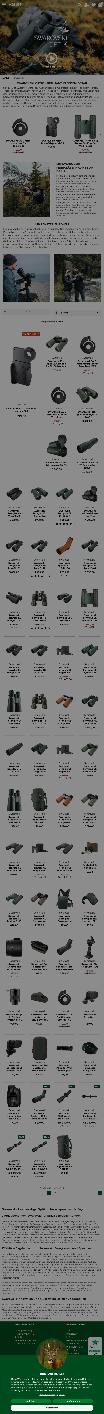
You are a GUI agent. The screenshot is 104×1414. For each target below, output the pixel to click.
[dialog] (52, 707)
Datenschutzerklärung (47, 1395)
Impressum (61, 1395)
